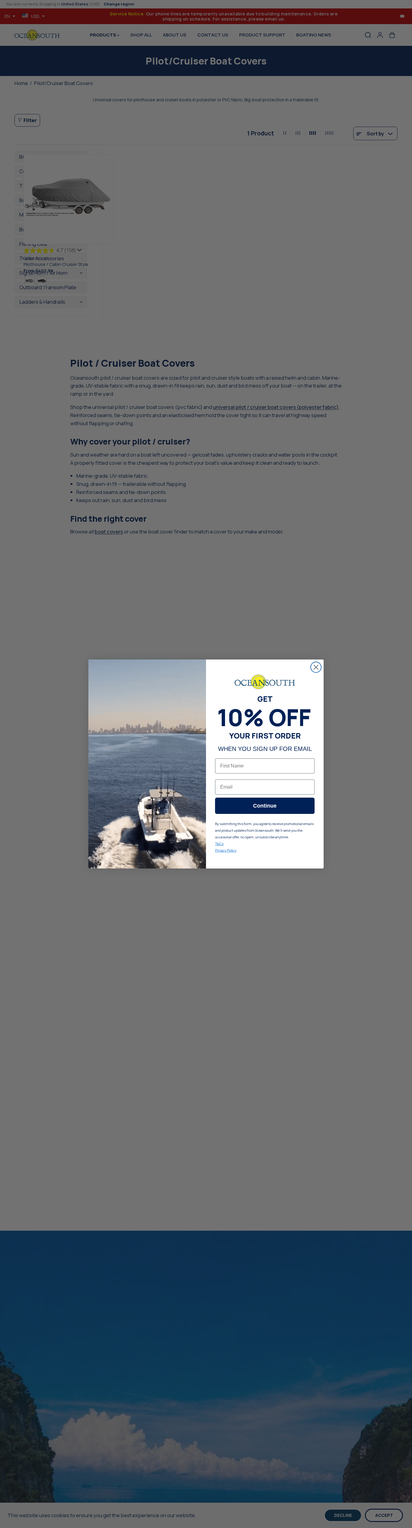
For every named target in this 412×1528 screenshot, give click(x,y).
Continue (265, 806)
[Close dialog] (316, 667)
